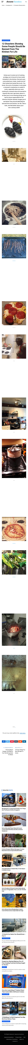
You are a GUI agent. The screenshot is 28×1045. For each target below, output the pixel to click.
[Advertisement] (14, 22)
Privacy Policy (18, 1037)
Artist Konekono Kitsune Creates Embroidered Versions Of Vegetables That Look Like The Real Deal (14, 890)
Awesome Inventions (9, 1037)
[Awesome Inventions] (14, 1)
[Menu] (2, 1)
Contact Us (15, 1041)
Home (3, 5)
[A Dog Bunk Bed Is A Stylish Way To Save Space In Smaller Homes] (14, 860)
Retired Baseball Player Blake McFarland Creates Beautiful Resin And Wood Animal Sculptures (12, 830)
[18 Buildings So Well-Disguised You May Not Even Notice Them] (14, 1008)
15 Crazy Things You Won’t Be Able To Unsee (20, 751)
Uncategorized (9, 5)
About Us (21, 1039)
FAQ (24, 1037)
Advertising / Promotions (12, 1039)
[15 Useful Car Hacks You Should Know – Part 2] (14, 925)
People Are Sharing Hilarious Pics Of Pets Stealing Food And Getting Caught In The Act (13, 963)
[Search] (26, 1)
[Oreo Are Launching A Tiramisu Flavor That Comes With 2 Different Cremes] (14, 981)
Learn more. (23, 733)
